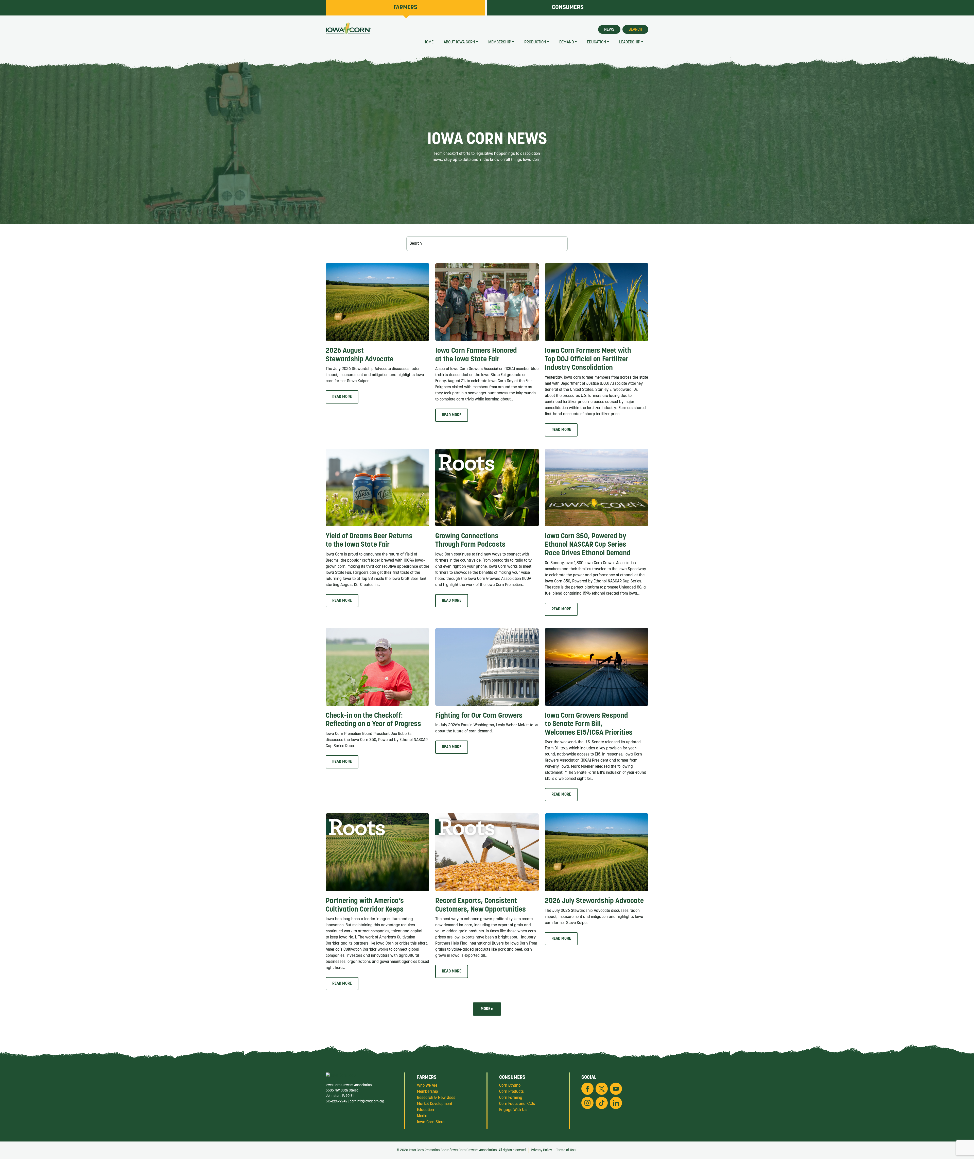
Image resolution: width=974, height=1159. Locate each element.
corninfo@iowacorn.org (367, 1101)
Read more (342, 397)
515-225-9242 (336, 1101)
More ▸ (487, 1009)
